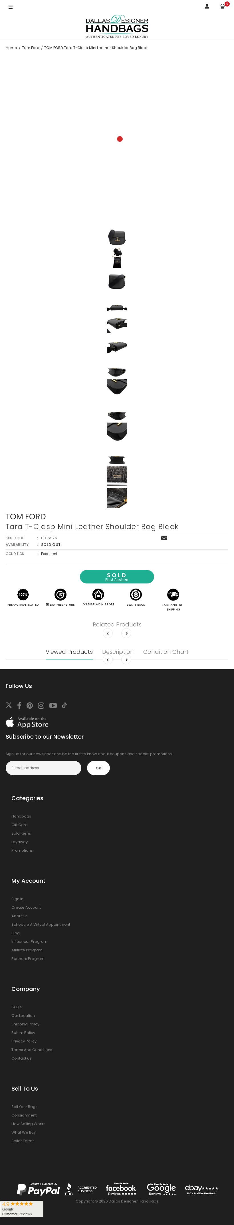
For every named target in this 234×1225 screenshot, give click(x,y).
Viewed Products (69, 652)
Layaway (19, 842)
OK (98, 768)
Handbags (21, 816)
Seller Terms (23, 1141)
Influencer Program (29, 941)
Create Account (26, 907)
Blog (15, 933)
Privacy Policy (24, 1041)
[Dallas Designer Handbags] (117, 27)
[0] (222, 7)
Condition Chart (166, 652)
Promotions (22, 850)
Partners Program (28, 958)
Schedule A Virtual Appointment (40, 924)
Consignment (24, 1115)
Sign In (17, 899)
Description (118, 652)
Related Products (117, 624)
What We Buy (23, 1132)
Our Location (23, 1015)
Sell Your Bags (24, 1106)
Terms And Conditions (31, 1049)
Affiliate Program (27, 950)
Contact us (21, 1058)
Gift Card (19, 824)
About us (19, 916)
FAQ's (16, 1007)
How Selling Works (28, 1123)
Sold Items (21, 833)
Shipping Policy (25, 1024)
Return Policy (23, 1032)
